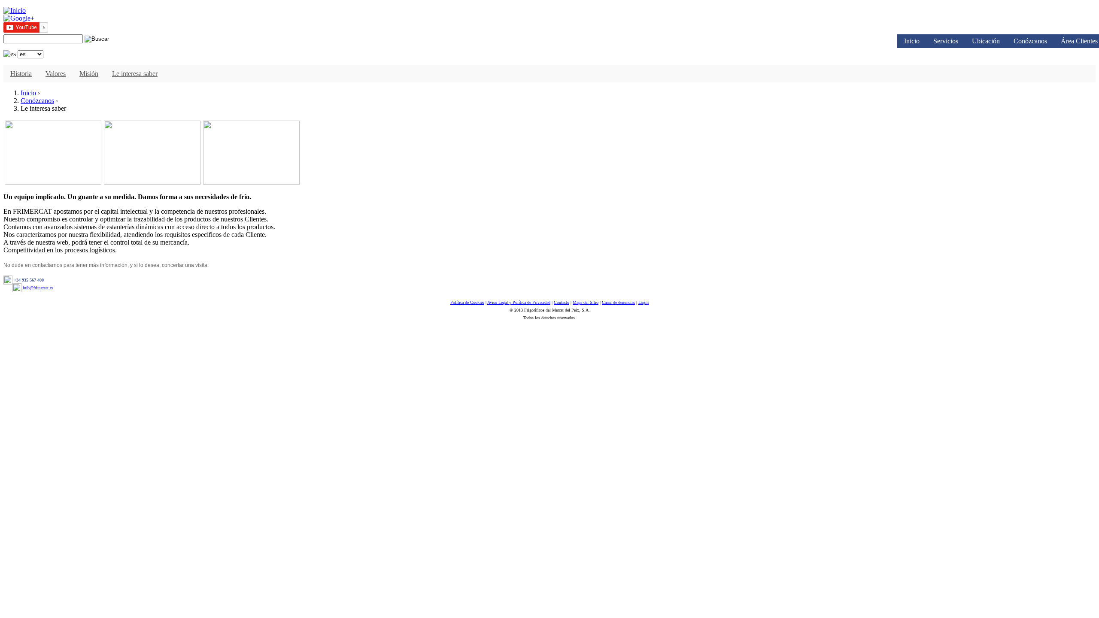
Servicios (945, 41)
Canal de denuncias (618, 302)
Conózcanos (1030, 41)
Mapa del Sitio (585, 302)
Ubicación (986, 41)
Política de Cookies (467, 302)
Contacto (561, 302)
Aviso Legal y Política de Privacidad (518, 302)
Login (643, 302)
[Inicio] (14, 10)
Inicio (912, 41)
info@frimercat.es (38, 287)
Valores (56, 73)
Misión (88, 73)
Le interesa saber (135, 73)
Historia (21, 73)
